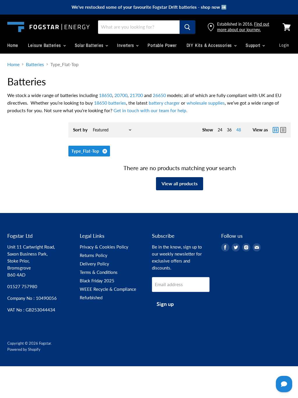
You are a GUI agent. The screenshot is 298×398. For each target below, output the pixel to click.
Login (284, 45)
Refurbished (91, 297)
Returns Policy (93, 255)
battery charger (164, 102)
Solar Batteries (90, 45)
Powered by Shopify (23, 349)
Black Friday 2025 (97, 280)
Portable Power (162, 45)
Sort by (80, 129)
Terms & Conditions (99, 272)
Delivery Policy (94, 263)
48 (238, 129)
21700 (136, 95)
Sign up (165, 304)
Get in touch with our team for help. (150, 110)
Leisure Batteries (45, 45)
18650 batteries (110, 102)
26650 (159, 95)
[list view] (283, 130)
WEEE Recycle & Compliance (108, 289)
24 (220, 129)
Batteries (35, 64)
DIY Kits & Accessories (210, 45)
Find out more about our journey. (243, 27)
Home (12, 45)
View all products (180, 183)
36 (229, 129)
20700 (120, 95)
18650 (105, 95)
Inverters (126, 45)
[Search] (187, 27)
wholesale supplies (206, 102)
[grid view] (276, 130)
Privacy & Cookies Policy (104, 246)
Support (254, 45)
